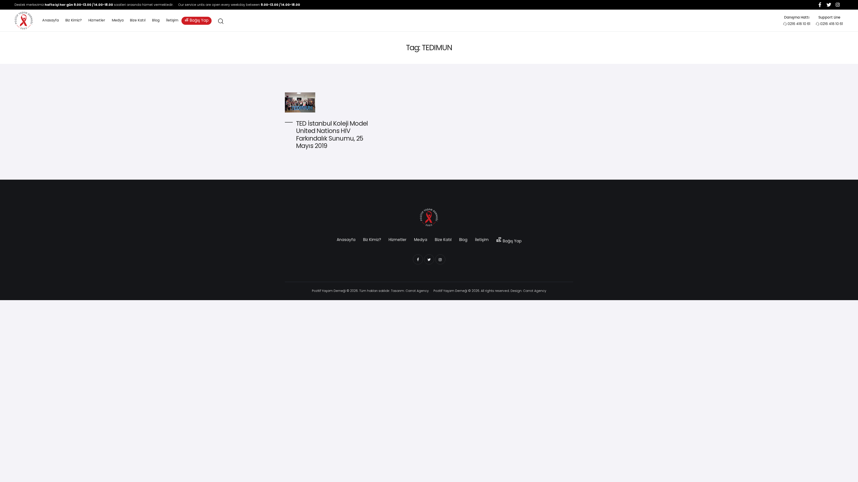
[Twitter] (828, 4)
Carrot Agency (417, 291)
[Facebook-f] (820, 4)
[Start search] (220, 21)
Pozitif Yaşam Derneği (329, 291)
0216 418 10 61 (799, 23)
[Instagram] (837, 4)
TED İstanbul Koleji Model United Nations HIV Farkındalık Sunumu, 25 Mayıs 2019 (332, 135)
